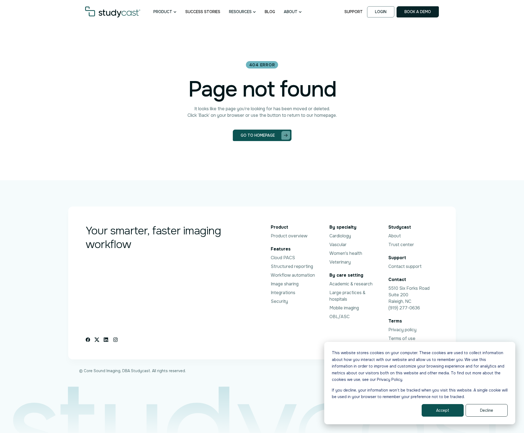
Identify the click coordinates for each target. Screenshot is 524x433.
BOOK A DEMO (417, 11)
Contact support (405, 266)
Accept (442, 410)
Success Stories (202, 11)
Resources (240, 11)
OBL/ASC (339, 316)
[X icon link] (96, 340)
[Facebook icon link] (88, 340)
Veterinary (340, 262)
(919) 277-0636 (404, 308)
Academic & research (351, 284)
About (394, 236)
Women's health (345, 253)
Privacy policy (402, 330)
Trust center (401, 244)
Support (353, 11)
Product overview (289, 236)
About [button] (290, 11)
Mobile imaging (344, 308)
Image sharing (285, 284)
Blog (270, 11)
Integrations (283, 292)
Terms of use (401, 338)
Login (380, 11)
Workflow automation (293, 275)
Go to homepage (258, 135)
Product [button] (162, 11)
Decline (486, 410)
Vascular (338, 244)
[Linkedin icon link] (106, 340)
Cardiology (340, 236)
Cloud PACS (283, 258)
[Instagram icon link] (115, 340)
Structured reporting (292, 266)
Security (279, 301)
